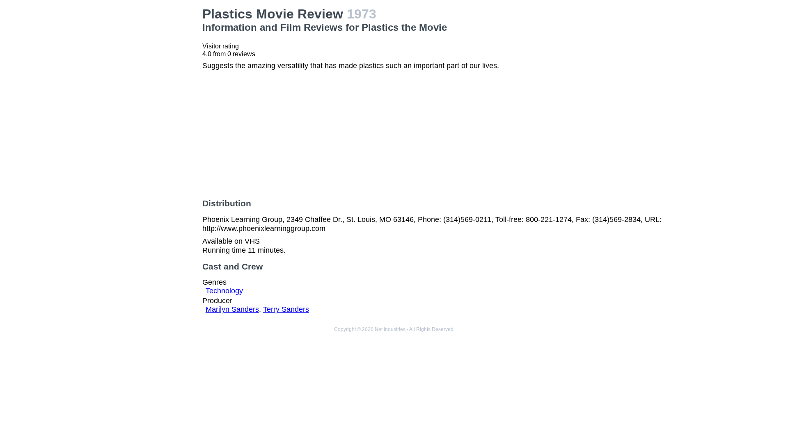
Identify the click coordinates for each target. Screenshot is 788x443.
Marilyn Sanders (232, 309)
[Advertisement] (135, 58)
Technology (224, 291)
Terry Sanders (286, 309)
